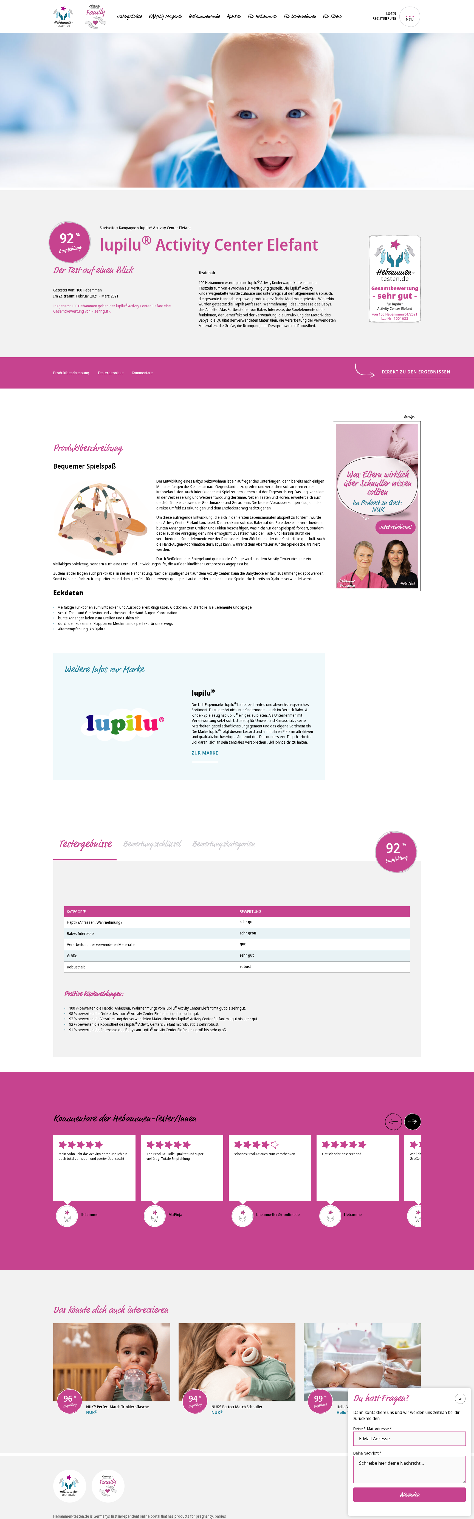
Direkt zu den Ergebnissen (416, 372)
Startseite (107, 227)
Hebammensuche (204, 16)
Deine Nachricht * (367, 1453)
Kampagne (127, 227)
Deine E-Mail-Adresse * (372, 1428)
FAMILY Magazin (165, 16)
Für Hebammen (261, 16)
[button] (393, 1121)
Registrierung (384, 18)
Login (391, 14)
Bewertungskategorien (223, 844)
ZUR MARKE (205, 753)
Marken (234, 16)
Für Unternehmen (299, 16)
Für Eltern (332, 16)
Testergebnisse (129, 16)
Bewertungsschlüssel (151, 844)
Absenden (409, 1495)
